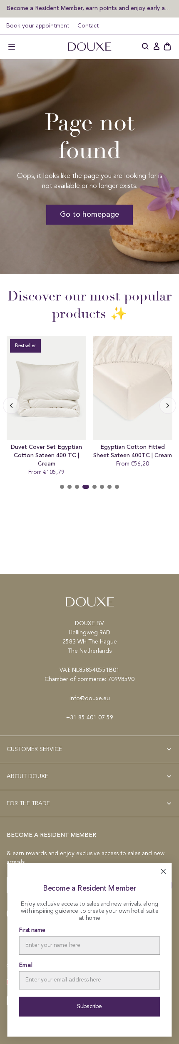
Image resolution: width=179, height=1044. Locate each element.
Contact (88, 26)
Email (26, 965)
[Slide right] (11, 405)
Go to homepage (89, 214)
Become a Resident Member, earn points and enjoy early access (89, 8)
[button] (12, 47)
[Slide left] (167, 405)
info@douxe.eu (90, 698)
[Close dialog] (163, 871)
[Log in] (157, 47)
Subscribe (89, 1006)
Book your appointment (37, 26)
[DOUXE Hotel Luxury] (89, 47)
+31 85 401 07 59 (89, 718)
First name (32, 931)
